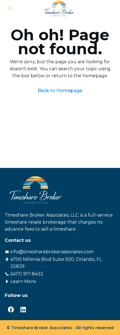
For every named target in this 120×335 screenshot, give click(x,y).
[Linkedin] (23, 309)
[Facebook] (11, 309)
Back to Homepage (60, 90)
